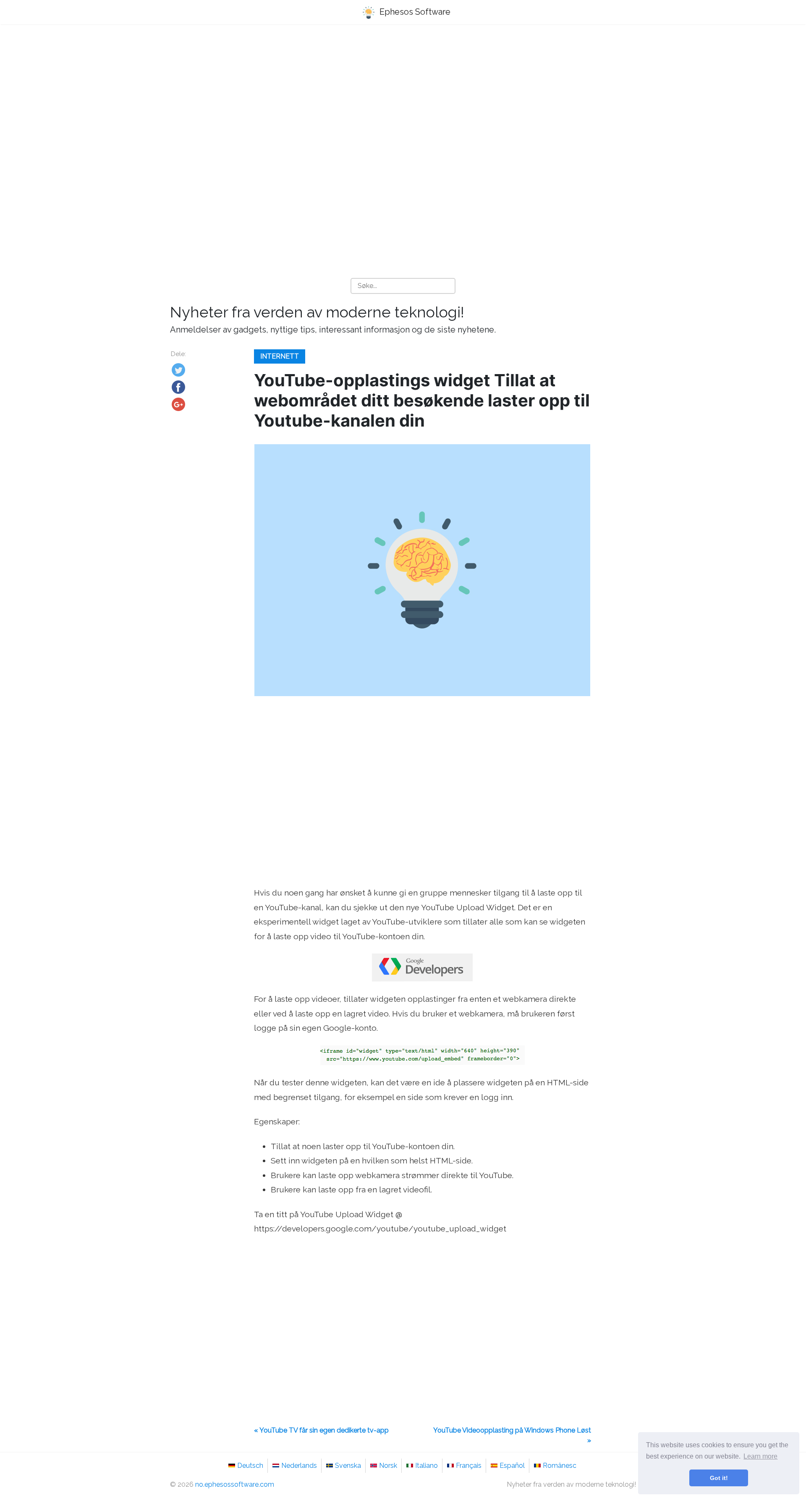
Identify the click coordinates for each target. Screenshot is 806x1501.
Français (469, 1466)
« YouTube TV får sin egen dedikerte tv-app (321, 1430)
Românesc (559, 1466)
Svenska (348, 1466)
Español (512, 1466)
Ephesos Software (413, 12)
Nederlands (299, 1466)
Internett (279, 356)
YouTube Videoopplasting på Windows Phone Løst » (512, 1435)
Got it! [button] (719, 1478)
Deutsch (250, 1466)
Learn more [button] (760, 1456)
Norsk (388, 1466)
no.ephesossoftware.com (234, 1484)
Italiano (426, 1466)
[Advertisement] (403, 97)
